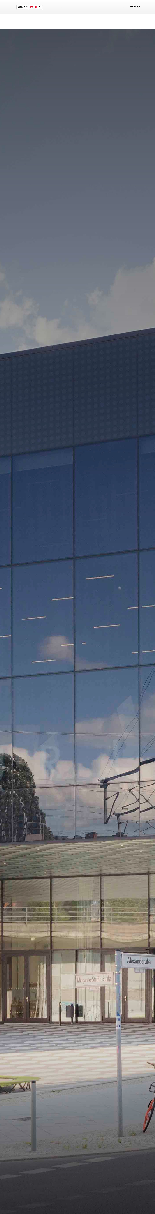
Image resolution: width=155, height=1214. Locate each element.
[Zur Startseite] (29, 8)
